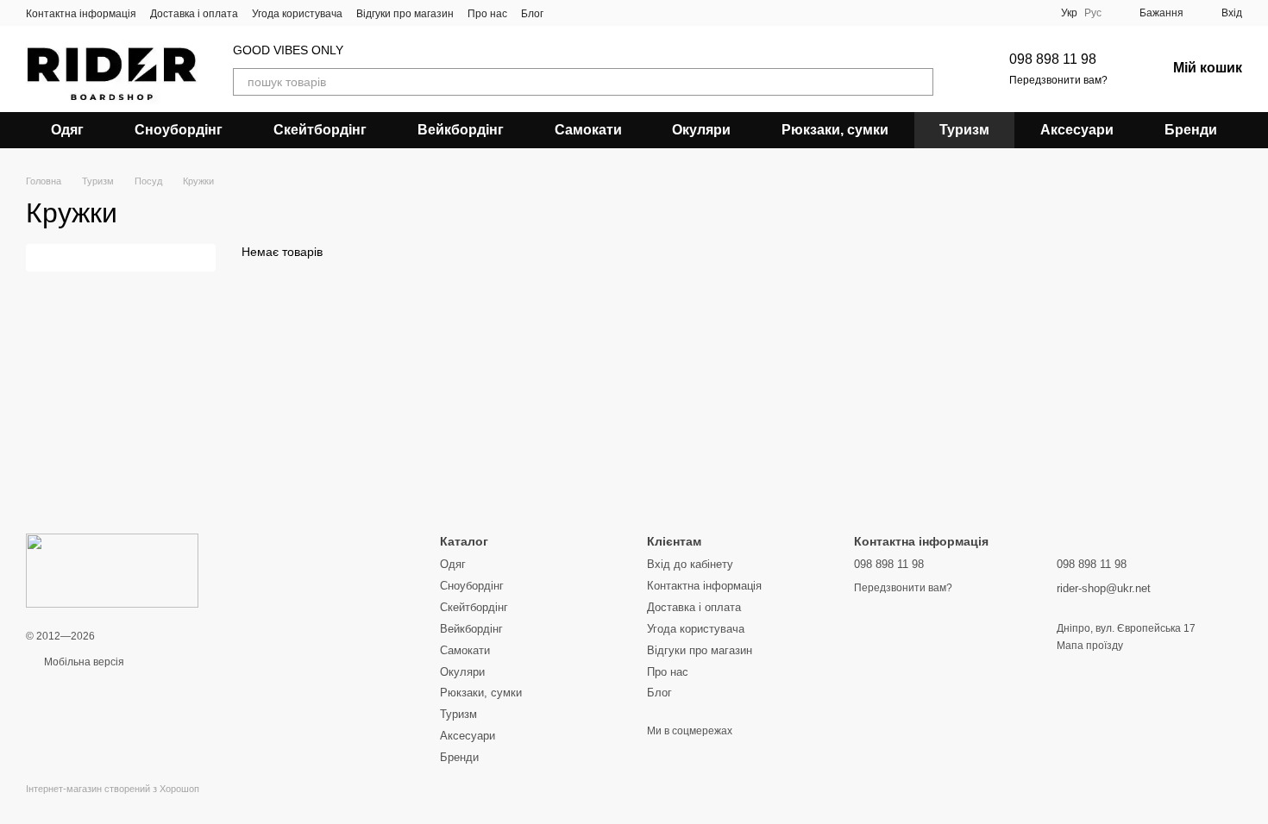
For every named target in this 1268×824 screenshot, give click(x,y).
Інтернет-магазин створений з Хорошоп (112, 788)
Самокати (588, 129)
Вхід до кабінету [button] (690, 564)
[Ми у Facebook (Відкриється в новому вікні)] (567, 13)
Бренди (1190, 129)
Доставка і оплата (194, 14)
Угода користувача (297, 14)
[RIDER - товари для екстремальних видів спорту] (112, 570)
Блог (532, 14)
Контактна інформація (81, 14)
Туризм (964, 129)
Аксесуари (1077, 129)
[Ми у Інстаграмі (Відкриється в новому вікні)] (588, 13)
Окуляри (701, 129)
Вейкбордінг (460, 129)
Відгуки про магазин (405, 14)
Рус (1093, 13)
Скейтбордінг (320, 129)
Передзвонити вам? (1058, 80)
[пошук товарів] (919, 82)
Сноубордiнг (179, 129)
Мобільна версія (82, 662)
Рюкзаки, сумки (835, 129)
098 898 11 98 (1052, 59)
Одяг (67, 129)
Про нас (487, 14)
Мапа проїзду (1090, 646)
